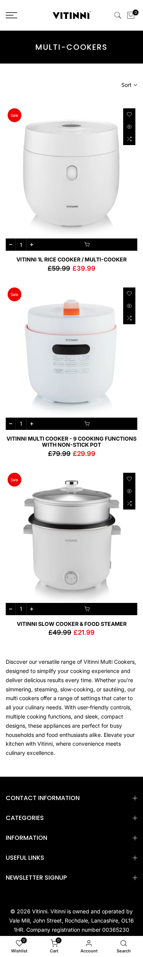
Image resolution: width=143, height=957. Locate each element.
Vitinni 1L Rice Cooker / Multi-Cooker (71, 259)
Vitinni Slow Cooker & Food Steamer (72, 624)
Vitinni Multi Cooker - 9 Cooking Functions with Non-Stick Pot (71, 441)
